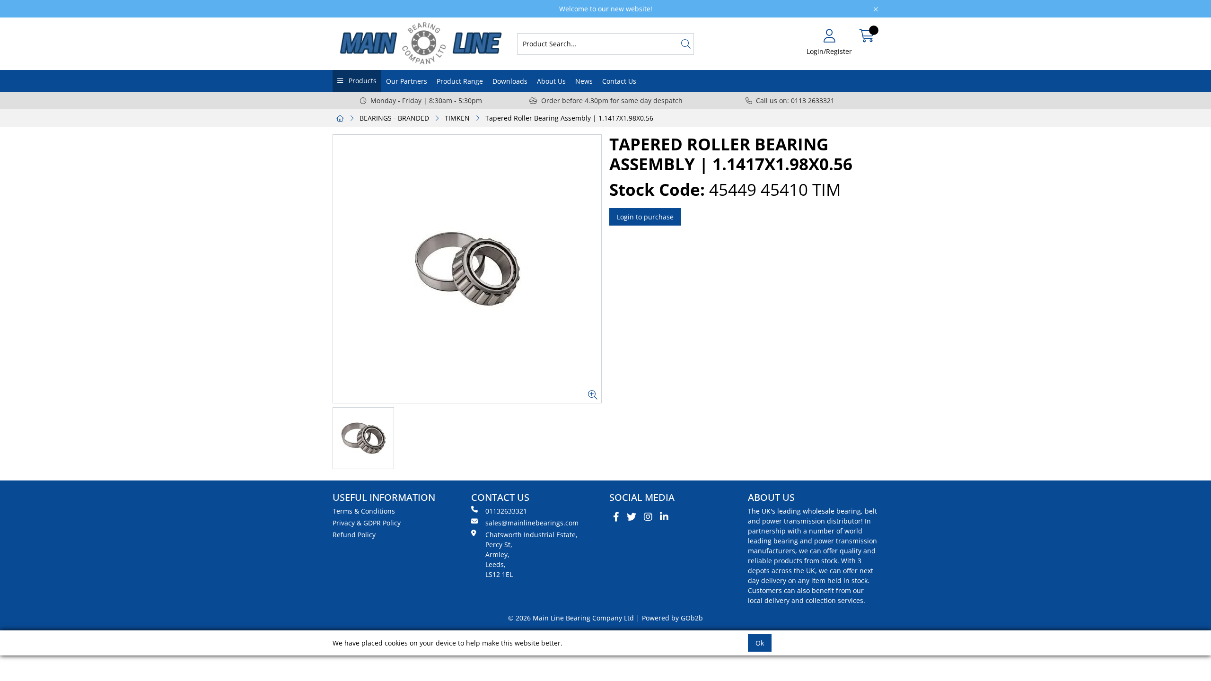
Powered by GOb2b (672, 617)
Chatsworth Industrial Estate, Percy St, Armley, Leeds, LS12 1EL (531, 554)
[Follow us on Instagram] (648, 517)
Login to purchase (645, 216)
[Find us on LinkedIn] (664, 517)
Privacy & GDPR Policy (367, 522)
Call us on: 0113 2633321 (795, 100)
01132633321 (506, 510)
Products (362, 80)
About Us (551, 81)
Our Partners (406, 81)
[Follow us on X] (631, 517)
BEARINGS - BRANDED (394, 118)
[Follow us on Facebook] (616, 517)
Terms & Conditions (364, 510)
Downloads (509, 81)
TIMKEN (457, 118)
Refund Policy (354, 534)
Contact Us (619, 81)
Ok (759, 642)
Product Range (460, 81)
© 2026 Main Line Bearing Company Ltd (571, 617)
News (584, 81)
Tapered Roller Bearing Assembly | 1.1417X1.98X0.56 (569, 118)
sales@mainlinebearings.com (532, 522)
